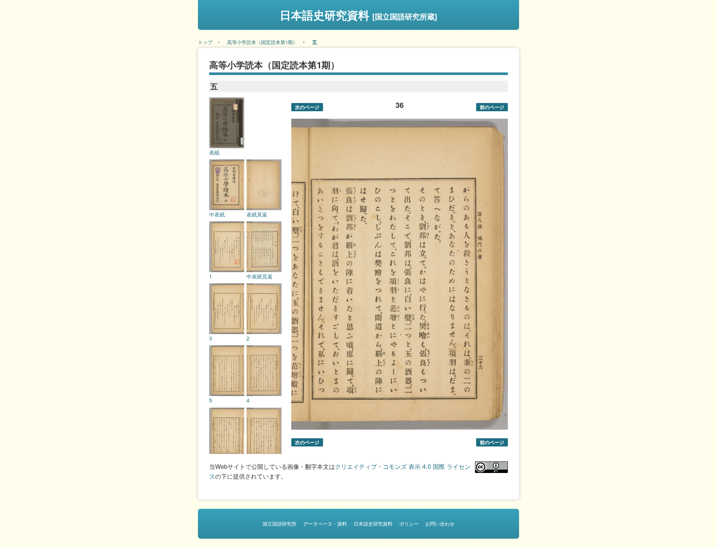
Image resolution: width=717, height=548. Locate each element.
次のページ (307, 106)
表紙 (214, 152)
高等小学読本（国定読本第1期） (262, 42)
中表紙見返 (259, 276)
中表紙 (217, 214)
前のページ (492, 106)
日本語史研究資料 (358, 15)
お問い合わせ (439, 523)
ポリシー (409, 523)
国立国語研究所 (280, 523)
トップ (205, 42)
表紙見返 (256, 214)
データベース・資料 (325, 523)
